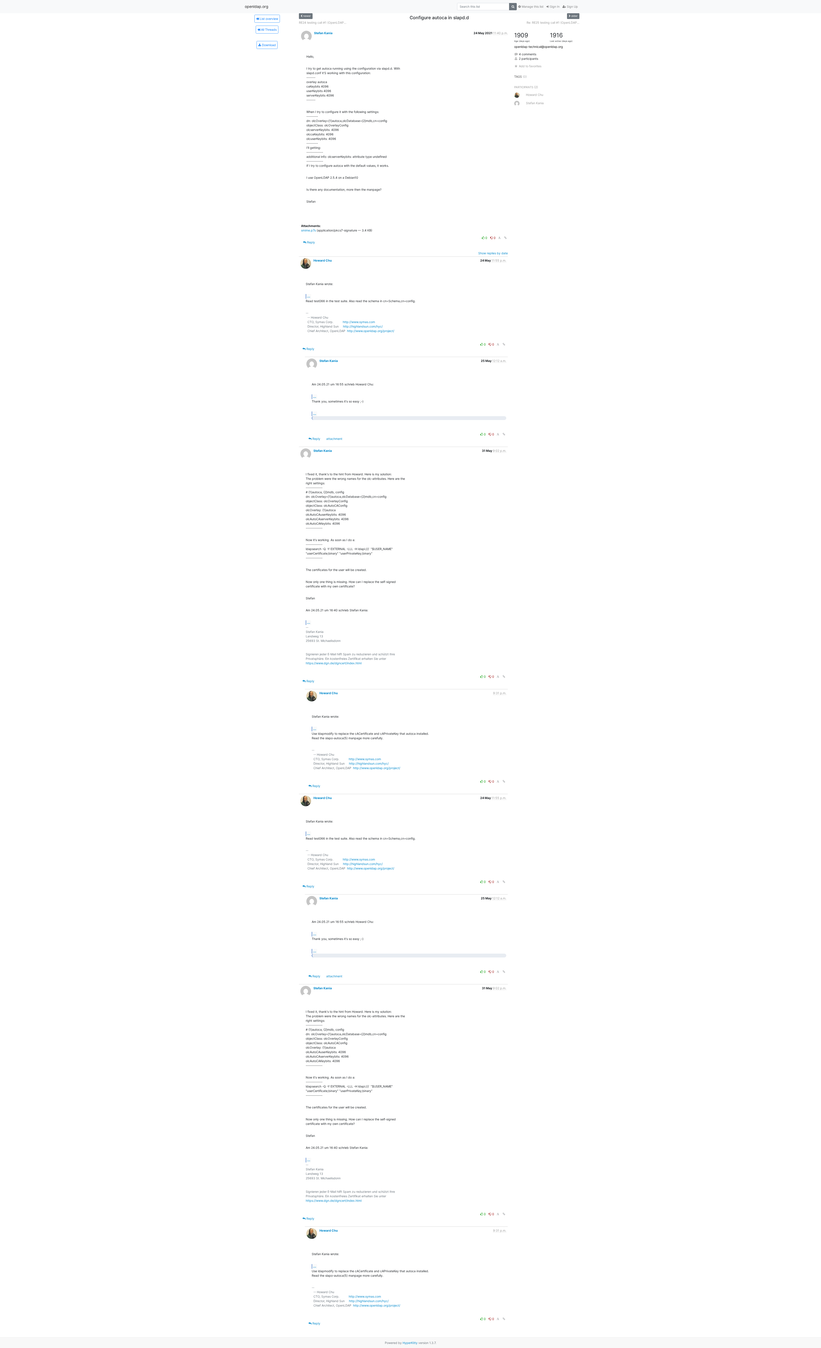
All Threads (268, 29)
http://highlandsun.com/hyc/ (363, 326)
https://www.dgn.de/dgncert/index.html (334, 663)
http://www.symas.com (359, 322)
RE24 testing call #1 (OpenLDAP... (322, 22)
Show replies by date (493, 253)
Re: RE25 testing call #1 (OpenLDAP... (553, 22)
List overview (268, 18)
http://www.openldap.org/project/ (370, 331)
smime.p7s (308, 230)
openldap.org (256, 6)
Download (268, 45)
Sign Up (572, 6)
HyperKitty (410, 1343)
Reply (310, 242)
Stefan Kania (323, 33)
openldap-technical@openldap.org (538, 46)
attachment (334, 439)
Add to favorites (530, 66)
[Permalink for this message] (505, 237)
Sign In (554, 6)
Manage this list (532, 6)
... (308, 296)
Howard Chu (322, 260)
